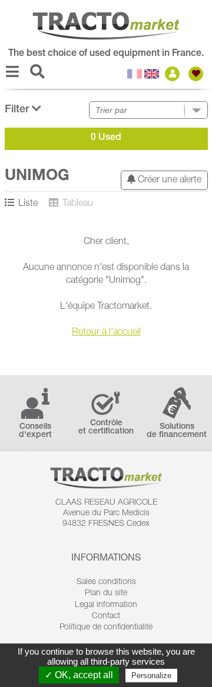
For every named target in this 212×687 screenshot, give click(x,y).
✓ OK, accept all (79, 675)
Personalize (151, 675)
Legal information (106, 605)
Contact (106, 616)
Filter (18, 110)
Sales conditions (106, 582)
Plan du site (106, 593)
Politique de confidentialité (106, 627)
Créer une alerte (168, 180)
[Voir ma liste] (197, 73)
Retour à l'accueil (106, 333)
